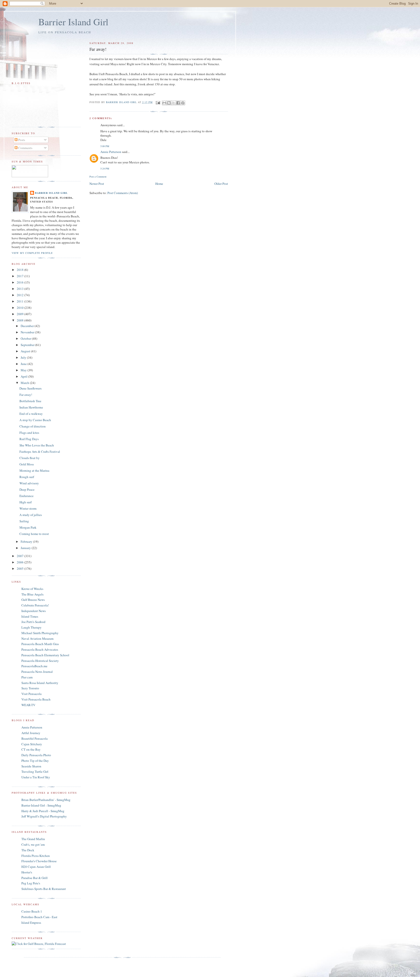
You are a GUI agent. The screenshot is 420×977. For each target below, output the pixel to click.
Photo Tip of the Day (35, 760)
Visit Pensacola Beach (36, 699)
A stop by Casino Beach (35, 420)
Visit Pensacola (31, 694)
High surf (25, 502)
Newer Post (96, 183)
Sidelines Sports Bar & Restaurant (43, 889)
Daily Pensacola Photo (36, 755)
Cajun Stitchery (31, 744)
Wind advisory (29, 483)
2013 (20, 288)
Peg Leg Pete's (30, 883)
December (28, 326)
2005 (20, 568)
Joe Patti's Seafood (33, 622)
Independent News (33, 611)
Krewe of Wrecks (32, 588)
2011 (20, 301)
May (24, 370)
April (24, 376)
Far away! (25, 394)
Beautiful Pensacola (34, 738)
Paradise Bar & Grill (34, 878)
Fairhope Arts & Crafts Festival (39, 451)
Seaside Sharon (31, 766)
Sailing (24, 521)
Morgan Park (27, 527)
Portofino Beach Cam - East (39, 917)
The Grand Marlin (33, 839)
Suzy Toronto (30, 688)
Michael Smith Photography (40, 633)
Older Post (221, 183)
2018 (20, 269)
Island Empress (31, 922)
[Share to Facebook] (178, 102)
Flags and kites (29, 432)
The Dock (27, 850)
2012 (20, 295)
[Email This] (164, 102)
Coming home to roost (34, 534)
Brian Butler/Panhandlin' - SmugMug (45, 800)
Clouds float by (29, 458)
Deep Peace (27, 489)
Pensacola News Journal (37, 671)
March (25, 383)
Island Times (29, 616)
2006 (20, 562)
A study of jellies (30, 515)
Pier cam (27, 677)
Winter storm (27, 508)
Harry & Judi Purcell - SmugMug (42, 811)
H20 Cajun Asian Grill (36, 866)
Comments (25, 148)
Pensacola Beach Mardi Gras (40, 644)
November (28, 332)
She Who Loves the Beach (36, 445)
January (26, 548)
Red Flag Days (29, 439)
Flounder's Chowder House (39, 861)
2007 (20, 556)
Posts (21, 140)
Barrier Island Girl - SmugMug (41, 805)
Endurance (26, 496)
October (26, 338)
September (28, 345)
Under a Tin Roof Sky (35, 777)
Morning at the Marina (34, 470)
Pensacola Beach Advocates (39, 649)
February (27, 541)
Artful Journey (30, 733)
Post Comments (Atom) (122, 193)
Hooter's (26, 872)
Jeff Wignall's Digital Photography (44, 816)
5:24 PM (104, 168)
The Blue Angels (32, 594)
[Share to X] (173, 102)
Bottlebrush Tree (30, 401)
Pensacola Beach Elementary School (45, 655)
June (24, 364)
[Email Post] (158, 102)
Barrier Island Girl (73, 21)
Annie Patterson (110, 152)
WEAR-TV (28, 705)
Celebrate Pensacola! (35, 605)
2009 (20, 314)
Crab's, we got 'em (33, 844)
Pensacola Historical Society (40, 660)
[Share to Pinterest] (182, 102)
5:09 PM (104, 146)
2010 (20, 307)
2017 (20, 276)
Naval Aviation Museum (37, 638)
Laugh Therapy (31, 627)
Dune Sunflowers (30, 388)
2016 (20, 282)
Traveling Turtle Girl (34, 771)
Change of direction (32, 426)
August (26, 351)
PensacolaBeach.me (34, 666)
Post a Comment (97, 176)
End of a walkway (31, 413)
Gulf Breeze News (33, 599)
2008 (20, 320)
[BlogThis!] (168, 102)
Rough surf (26, 477)
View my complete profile (32, 253)
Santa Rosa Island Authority (39, 683)
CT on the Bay (31, 749)
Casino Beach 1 (31, 911)
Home (159, 183)
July (24, 357)
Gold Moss (26, 464)
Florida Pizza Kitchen (35, 855)
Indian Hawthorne (31, 407)
